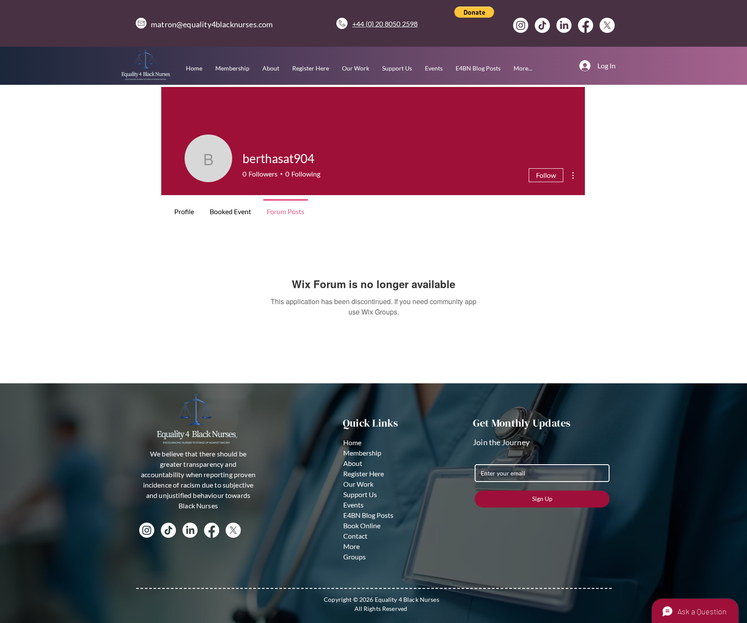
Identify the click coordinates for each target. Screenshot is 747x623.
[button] (474, 12)
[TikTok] (542, 25)
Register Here (363, 473)
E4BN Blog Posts (368, 515)
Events (353, 505)
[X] (607, 25)
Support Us (360, 494)
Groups (354, 556)
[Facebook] (585, 25)
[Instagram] (520, 25)
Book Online (361, 525)
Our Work (358, 484)
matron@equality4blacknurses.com (212, 24)
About (352, 463)
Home (352, 442)
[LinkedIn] (563, 25)
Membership (362, 453)
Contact (355, 536)
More (351, 546)
